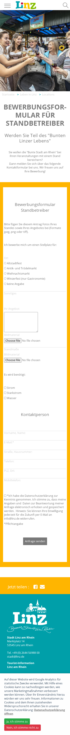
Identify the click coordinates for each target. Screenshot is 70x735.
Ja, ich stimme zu (17, 721)
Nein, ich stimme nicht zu (22, 727)
